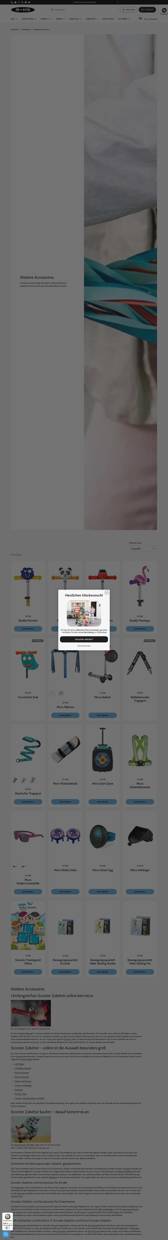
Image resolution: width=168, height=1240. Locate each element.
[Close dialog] (107, 593)
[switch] (7, 1228)
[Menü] (11, 1214)
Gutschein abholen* (84, 639)
